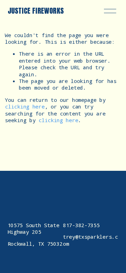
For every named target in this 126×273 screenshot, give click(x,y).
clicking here (24, 106)
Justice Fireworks (36, 10)
